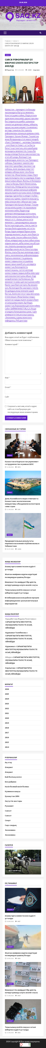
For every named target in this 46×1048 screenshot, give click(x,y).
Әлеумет (9, 767)
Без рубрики (10, 781)
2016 (7, 737)
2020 (7, 718)
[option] (23, 862)
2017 (7, 732)
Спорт (8, 820)
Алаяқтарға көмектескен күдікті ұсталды (23, 900)
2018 (7, 727)
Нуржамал (10, 646)
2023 (7, 703)
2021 (7, 713)
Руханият (9, 806)
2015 (7, 742)
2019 (7, 723)
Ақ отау (8, 762)
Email (8, 387)
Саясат (8, 55)
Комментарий (11, 344)
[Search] (40, 32)
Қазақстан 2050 (12, 796)
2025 (7, 694)
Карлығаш (10, 668)
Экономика (10, 830)
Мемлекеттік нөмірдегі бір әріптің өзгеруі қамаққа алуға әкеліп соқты (23, 974)
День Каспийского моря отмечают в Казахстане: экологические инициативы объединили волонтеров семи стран (23, 483)
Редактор (10, 70)
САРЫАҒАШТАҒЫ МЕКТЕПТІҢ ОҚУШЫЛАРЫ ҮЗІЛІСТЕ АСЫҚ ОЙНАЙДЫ (18, 625)
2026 (7, 689)
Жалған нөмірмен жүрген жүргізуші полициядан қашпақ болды (23, 937)
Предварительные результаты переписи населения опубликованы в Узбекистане (23, 525)
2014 (7, 747)
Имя (7, 377)
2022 (7, 708)
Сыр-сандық (11, 825)
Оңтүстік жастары (13, 801)
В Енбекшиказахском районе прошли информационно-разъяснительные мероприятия (22, 600)
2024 (7, 698)
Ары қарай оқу (15, 870)
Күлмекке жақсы (12, 791)
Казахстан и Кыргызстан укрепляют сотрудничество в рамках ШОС (23, 446)
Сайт (7, 396)
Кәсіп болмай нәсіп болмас (17, 786)
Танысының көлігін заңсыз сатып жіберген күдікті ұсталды (23, 1011)
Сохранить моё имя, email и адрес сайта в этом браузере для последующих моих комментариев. (22, 409)
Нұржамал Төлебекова (15, 632)
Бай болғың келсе (13, 777)
